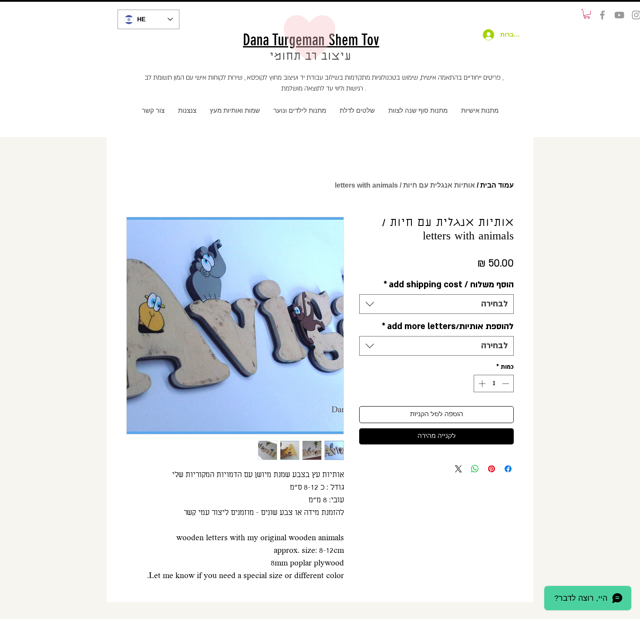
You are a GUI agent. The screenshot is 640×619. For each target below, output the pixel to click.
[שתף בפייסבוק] (508, 469)
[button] (587, 14)
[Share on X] (458, 469)
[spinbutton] (493, 383)
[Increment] (481, 383)
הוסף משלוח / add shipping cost (449, 284)
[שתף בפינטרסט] (491, 469)
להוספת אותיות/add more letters (448, 326)
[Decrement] (506, 383)
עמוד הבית (497, 185)
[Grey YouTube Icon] (619, 15)
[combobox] (436, 304)
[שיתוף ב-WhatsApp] (475, 469)
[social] (602, 15)
